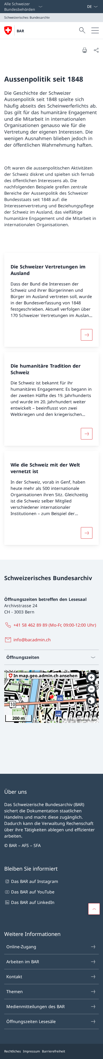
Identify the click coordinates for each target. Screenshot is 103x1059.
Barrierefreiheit (53, 1051)
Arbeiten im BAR (22, 962)
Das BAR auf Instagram (34, 881)
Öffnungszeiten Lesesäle (31, 1021)
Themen (14, 991)
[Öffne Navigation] (95, 30)
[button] (94, 909)
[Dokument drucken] (84, 50)
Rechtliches (12, 1051)
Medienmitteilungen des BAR (35, 1006)
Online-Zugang (21, 947)
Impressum (31, 1051)
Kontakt (14, 976)
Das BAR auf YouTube (32, 892)
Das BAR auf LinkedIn (32, 902)
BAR (20, 30)
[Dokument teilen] (96, 50)
